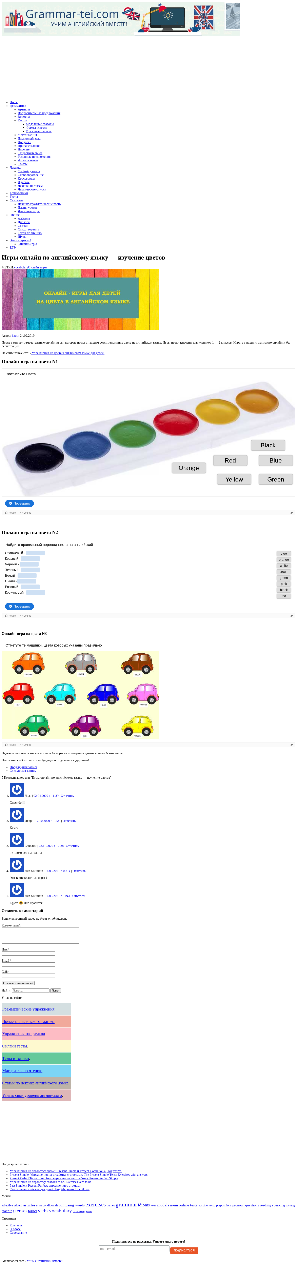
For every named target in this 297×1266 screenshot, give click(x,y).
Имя (4, 949)
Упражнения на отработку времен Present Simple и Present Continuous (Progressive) (66, 1171)
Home (14, 102)
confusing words (72, 1205)
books (39, 1206)
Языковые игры (29, 211)
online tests (188, 1205)
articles (29, 1205)
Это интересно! (20, 240)
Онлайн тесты (14, 1046)
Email (6, 960)
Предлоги (24, 142)
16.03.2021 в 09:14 (57, 871)
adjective (7, 1205)
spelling (290, 1205)
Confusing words (29, 171)
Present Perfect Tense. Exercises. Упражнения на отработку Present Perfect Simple (64, 1178)
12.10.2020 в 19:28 (47, 820)
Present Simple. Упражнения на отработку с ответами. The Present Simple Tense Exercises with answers (78, 1174)
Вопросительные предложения (39, 113)
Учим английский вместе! (45, 1261)
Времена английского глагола (28, 1021)
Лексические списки (32, 189)
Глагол (22, 120)
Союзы (22, 164)
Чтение (15, 215)
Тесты (14, 196)
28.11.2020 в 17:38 (51, 846)
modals (163, 1205)
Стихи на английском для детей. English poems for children (50, 1189)
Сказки (23, 225)
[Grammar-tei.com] (148, 19)
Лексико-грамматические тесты (39, 204)
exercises (95, 1205)
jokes (153, 1205)
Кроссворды (26, 178)
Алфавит (24, 218)
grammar (126, 1204)
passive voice (206, 1205)
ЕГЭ (13, 247)
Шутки (22, 236)
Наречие (23, 149)
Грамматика (18, 105)
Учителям (16, 200)
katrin (15, 335)
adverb (18, 1205)
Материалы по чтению (22, 1070)
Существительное (30, 153)
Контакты (16, 1225)
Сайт (5, 971)
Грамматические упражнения (28, 1009)
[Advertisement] (148, 65)
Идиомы (23, 182)
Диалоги (24, 222)
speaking (278, 1205)
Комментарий (11, 925)
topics (32, 1211)
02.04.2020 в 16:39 (46, 795)
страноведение (82, 1211)
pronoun (238, 1205)
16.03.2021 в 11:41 (57, 896)
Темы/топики (19, 193)
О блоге (15, 1229)
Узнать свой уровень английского (32, 1095)
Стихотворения (28, 229)
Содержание (18, 1232)
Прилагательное (29, 145)
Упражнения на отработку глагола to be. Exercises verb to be (50, 1182)
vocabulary (21, 267)
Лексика (15, 167)
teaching (8, 1211)
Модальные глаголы (40, 124)
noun (174, 1205)
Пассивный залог (30, 138)
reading (265, 1205)
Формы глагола (36, 127)
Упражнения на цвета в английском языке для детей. (67, 353)
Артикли (24, 109)
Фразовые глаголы (39, 131)
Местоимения (27, 135)
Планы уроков (28, 207)
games (111, 1205)
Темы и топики (15, 1058)
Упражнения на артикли (23, 1033)
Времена (24, 116)
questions (252, 1205)
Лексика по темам (30, 185)
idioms (144, 1205)
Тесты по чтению (30, 233)
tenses (21, 1210)
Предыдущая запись (23, 767)
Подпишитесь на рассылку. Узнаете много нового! (148, 1241)
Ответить (67, 795)
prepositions (224, 1205)
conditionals (50, 1205)
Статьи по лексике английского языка (35, 1083)
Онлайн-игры (27, 244)
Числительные (28, 160)
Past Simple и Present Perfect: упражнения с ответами (45, 1185)
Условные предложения (34, 156)
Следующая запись (23, 770)
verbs (43, 1210)
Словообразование (31, 175)
